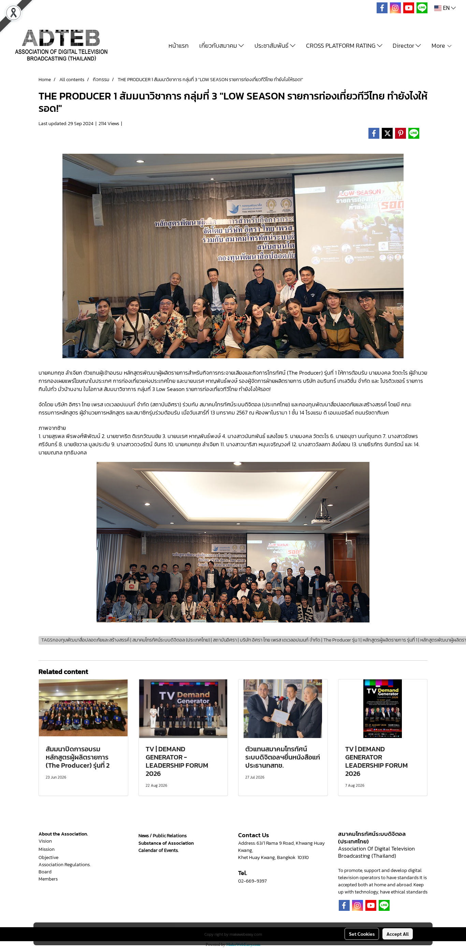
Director (404, 45)
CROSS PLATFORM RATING (341, 45)
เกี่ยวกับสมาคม (218, 45)
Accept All (398, 934)
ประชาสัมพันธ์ (272, 45)
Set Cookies (362, 934)
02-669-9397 (252, 881)
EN (446, 8)
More (439, 45)
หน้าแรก (179, 45)
